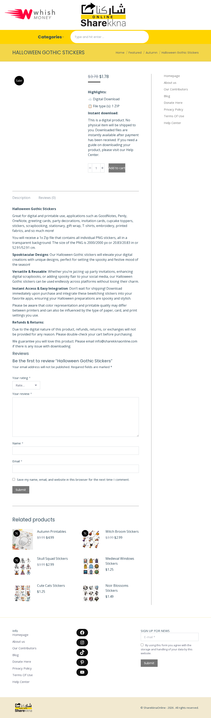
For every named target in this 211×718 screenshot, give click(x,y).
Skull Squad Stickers (52, 558)
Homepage (172, 76)
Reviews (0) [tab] (47, 197)
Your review (22, 394)
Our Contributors (176, 89)
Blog (167, 96)
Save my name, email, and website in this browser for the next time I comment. (73, 479)
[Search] (142, 37)
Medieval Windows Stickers (120, 561)
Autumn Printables (51, 531)
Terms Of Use (174, 116)
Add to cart (117, 168)
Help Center (172, 123)
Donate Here (173, 103)
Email (17, 461)
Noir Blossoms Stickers (117, 588)
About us (170, 83)
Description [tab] (21, 197)
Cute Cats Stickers (51, 585)
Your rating (21, 378)
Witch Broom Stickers (122, 531)
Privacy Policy (173, 109)
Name (17, 443)
